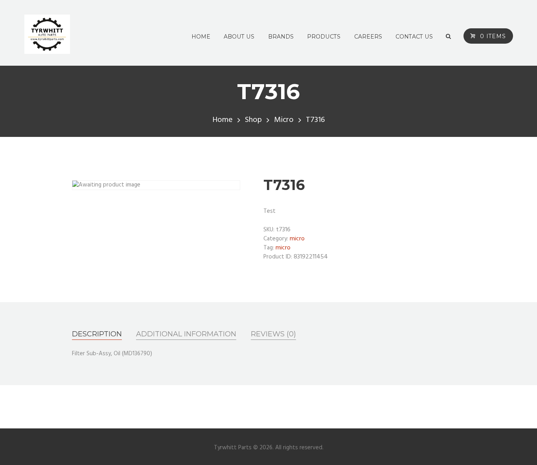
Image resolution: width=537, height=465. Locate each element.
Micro (284, 120)
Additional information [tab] (186, 334)
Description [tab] (97, 334)
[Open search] (448, 36)
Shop (253, 120)
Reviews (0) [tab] (273, 334)
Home (222, 120)
